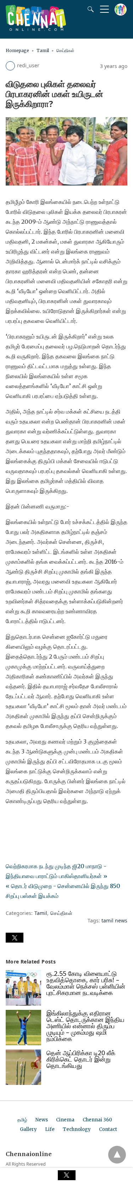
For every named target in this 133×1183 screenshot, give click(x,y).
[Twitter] (22, 820)
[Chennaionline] (36, 29)
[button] (14, 938)
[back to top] (117, 1155)
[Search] (89, 9)
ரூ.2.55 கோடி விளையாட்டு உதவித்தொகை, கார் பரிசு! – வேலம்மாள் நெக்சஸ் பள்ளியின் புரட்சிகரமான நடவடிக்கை (85, 983)
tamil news (114, 920)
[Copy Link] (45, 820)
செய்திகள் (65, 50)
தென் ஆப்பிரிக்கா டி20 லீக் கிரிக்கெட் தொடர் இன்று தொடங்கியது (80, 1059)
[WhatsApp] (34, 820)
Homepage (17, 50)
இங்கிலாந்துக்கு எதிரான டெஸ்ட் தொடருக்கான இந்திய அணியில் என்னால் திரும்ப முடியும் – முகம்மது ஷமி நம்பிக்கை (85, 1026)
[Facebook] (11, 820)
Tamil (43, 50)
